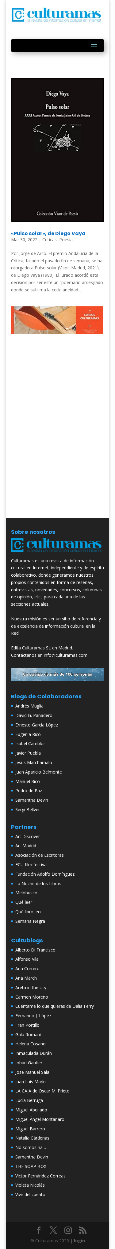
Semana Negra (30, 921)
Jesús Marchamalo (33, 762)
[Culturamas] (57, 553)
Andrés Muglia (29, 706)
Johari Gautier (28, 1063)
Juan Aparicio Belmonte (38, 772)
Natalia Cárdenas (32, 1138)
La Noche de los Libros (38, 883)
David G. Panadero (33, 715)
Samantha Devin (31, 800)
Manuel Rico (27, 781)
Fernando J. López (33, 1015)
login (79, 1240)
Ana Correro (27, 968)
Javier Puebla (28, 753)
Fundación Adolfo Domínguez (45, 874)
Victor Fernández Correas (40, 1176)
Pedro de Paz (28, 790)
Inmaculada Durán (33, 1053)
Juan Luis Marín (30, 1082)
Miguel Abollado (31, 1110)
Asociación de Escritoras (39, 855)
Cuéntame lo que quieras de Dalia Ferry (54, 1006)
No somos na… (30, 1147)
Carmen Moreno (31, 997)
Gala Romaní (28, 1034)
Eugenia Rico (28, 734)
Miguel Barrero (30, 1129)
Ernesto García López (36, 725)
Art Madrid (25, 845)
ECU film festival (31, 864)
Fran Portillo (27, 1025)
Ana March (26, 978)
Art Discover (27, 836)
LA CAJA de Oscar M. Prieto (42, 1091)
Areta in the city (30, 987)
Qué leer (23, 902)
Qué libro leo (28, 912)
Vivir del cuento (30, 1194)
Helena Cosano (30, 1044)
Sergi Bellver (27, 809)
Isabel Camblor (30, 743)
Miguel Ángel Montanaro (39, 1119)
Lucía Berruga (29, 1100)
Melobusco (26, 893)
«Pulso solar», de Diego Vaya (48, 233)
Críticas (49, 239)
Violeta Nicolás (30, 1185)
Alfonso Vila (27, 959)
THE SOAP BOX (30, 1166)
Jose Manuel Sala (32, 1072)
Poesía (66, 239)
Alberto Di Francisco (35, 950)
